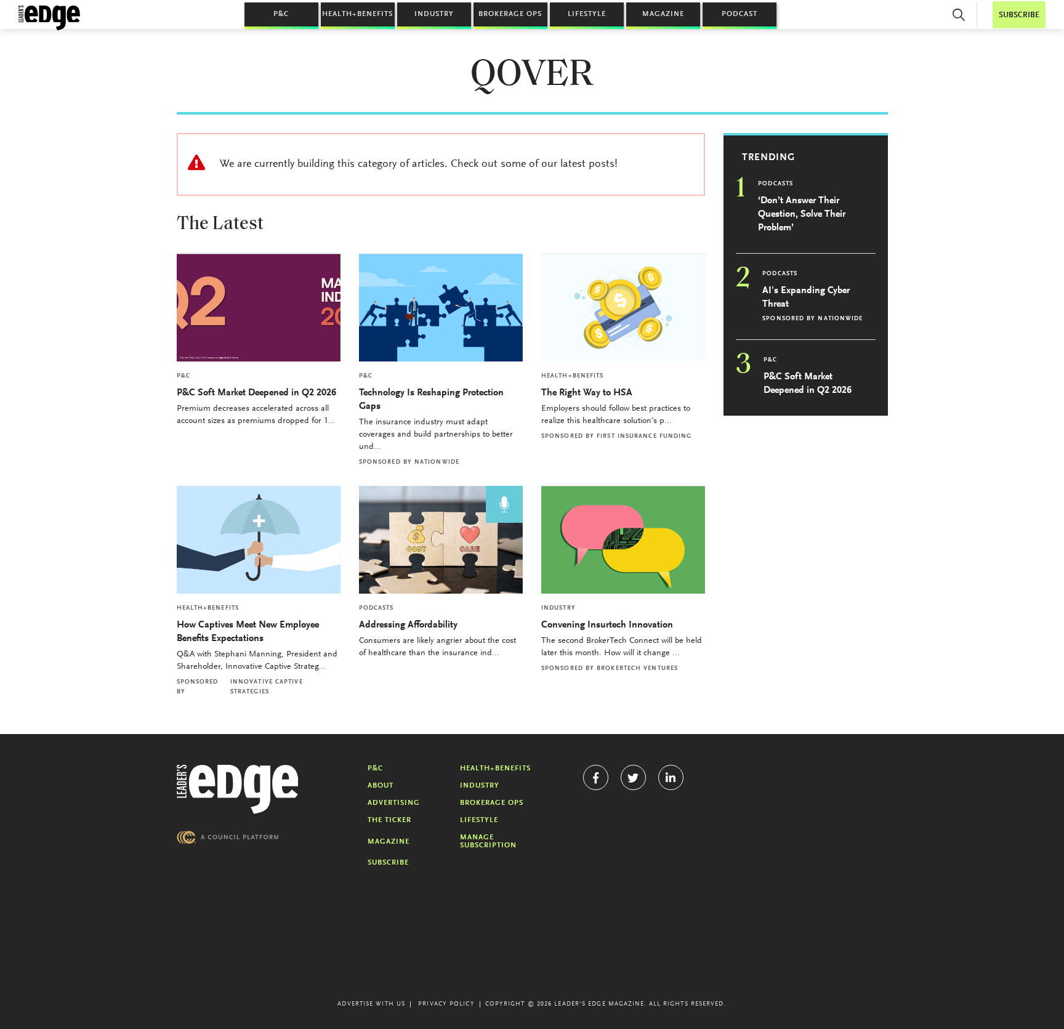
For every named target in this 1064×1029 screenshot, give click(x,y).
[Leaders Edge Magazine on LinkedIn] (670, 777)
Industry (434, 14)
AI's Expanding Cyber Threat (806, 297)
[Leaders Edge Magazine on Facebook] (595, 777)
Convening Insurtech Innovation (607, 625)
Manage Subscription (488, 841)
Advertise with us (371, 1004)
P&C (281, 14)
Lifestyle (587, 14)
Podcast (739, 14)
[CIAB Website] (228, 837)
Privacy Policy (446, 1004)
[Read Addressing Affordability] (441, 540)
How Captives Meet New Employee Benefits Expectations (248, 632)
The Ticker (389, 820)
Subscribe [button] (1019, 15)
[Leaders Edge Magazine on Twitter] (633, 777)
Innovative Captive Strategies (266, 687)
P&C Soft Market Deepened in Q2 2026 (256, 393)
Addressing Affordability (409, 625)
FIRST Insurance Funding (644, 437)
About (380, 785)
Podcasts (376, 608)
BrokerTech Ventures (637, 669)
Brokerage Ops (510, 14)
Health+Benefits (357, 14)
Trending (768, 158)
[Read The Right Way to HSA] (623, 307)
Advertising (394, 803)
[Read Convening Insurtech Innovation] (623, 540)
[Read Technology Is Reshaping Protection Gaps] (441, 307)
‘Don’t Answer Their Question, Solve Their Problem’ (801, 214)
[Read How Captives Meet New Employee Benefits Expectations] (259, 540)
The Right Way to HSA (586, 393)
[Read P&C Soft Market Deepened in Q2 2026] (259, 307)
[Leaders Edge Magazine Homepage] (49, 18)
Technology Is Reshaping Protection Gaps (431, 399)
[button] (959, 15)
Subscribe (388, 862)
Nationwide (436, 462)
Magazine (663, 14)
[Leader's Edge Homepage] (238, 789)
